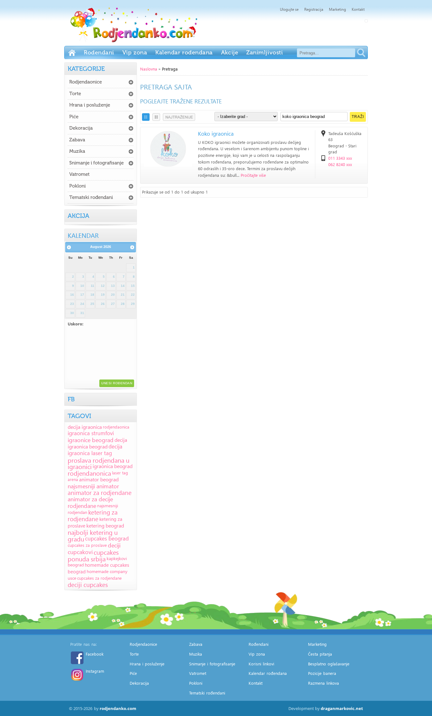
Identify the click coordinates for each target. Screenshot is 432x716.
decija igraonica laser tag (95, 450)
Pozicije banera (322, 673)
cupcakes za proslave (87, 545)
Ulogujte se (289, 9)
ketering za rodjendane (93, 515)
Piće (73, 117)
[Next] (132, 247)
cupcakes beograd (107, 538)
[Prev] (69, 247)
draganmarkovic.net (342, 708)
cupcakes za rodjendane (99, 578)
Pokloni (77, 186)
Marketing (337, 9)
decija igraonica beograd (97, 443)
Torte (75, 93)
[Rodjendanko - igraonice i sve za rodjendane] (72, 52)
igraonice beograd (91, 440)
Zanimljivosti (264, 52)
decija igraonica (85, 426)
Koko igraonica (216, 133)
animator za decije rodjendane (90, 502)
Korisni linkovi (261, 663)
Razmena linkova (323, 683)
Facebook (94, 654)
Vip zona (134, 52)
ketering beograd (105, 525)
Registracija (313, 9)
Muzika (77, 151)
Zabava (77, 140)
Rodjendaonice (85, 82)
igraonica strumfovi (91, 433)
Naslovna (148, 68)
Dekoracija (81, 128)
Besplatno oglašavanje (328, 663)
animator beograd (99, 479)
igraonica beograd (113, 466)
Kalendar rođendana (184, 52)
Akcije (229, 52)
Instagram (95, 671)
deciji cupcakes (88, 585)
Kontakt (358, 9)
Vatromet (79, 174)
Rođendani (99, 52)
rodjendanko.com (118, 708)
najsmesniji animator (93, 486)
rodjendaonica (116, 426)
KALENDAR (83, 235)
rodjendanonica (89, 472)
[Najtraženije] (179, 117)
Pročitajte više (253, 175)
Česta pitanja (320, 654)
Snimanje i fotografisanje (96, 163)
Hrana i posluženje (89, 105)
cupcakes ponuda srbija (93, 555)
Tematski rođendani (91, 197)
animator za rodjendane (100, 493)
